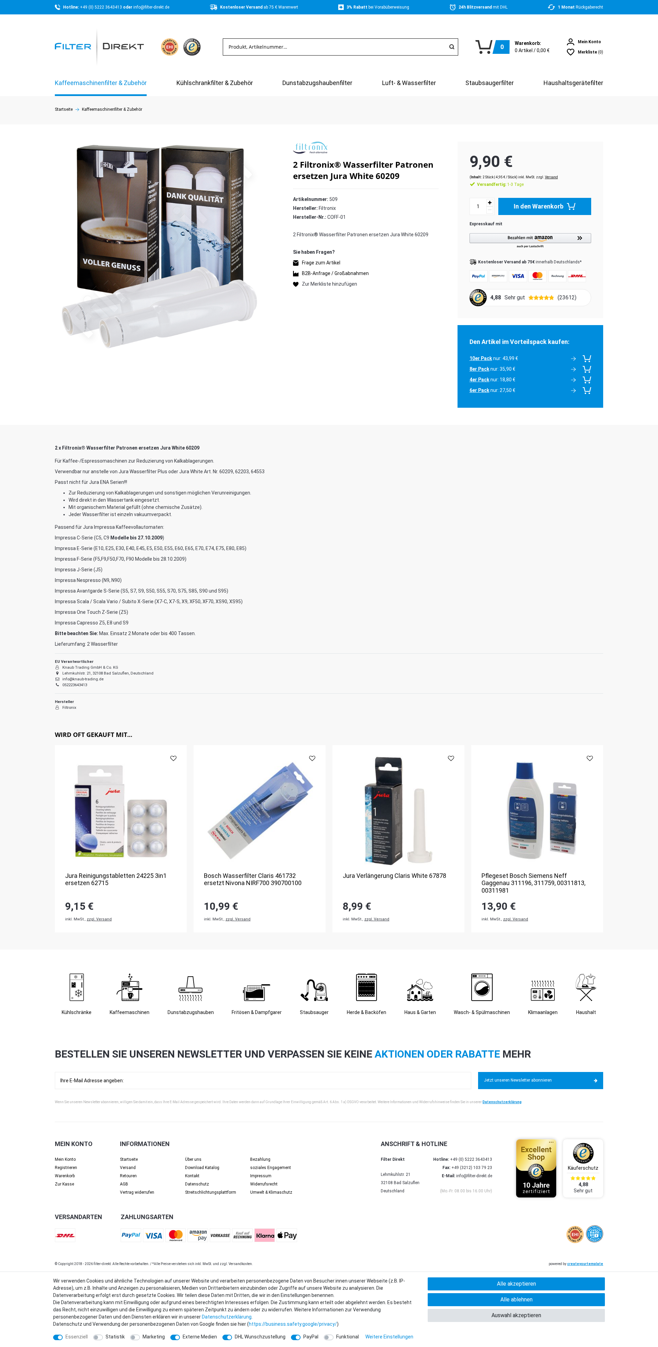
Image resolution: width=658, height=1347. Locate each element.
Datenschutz (197, 1184)
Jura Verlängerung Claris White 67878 (394, 875)
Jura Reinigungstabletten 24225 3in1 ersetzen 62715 (116, 879)
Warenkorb (65, 1175)
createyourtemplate (585, 1264)
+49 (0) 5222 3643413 (101, 7)
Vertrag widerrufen (137, 1192)
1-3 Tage (500, 184)
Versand (551, 177)
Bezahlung (260, 1159)
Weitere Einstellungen (389, 1336)
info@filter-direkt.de (151, 7)
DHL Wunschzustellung (260, 1336)
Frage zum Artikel (321, 263)
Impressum (260, 1175)
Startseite (64, 109)
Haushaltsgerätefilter (573, 82)
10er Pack (481, 358)
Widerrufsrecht (264, 1184)
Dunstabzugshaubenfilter (317, 82)
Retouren (128, 1175)
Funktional (347, 1336)
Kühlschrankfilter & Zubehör (214, 82)
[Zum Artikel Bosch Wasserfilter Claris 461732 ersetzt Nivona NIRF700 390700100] (259, 811)
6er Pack (479, 390)
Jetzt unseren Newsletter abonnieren (518, 1080)
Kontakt (192, 1175)
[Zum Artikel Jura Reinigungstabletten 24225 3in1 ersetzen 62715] (120, 811)
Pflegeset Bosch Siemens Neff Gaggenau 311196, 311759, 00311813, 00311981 (533, 883)
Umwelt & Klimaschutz (271, 1192)
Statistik (115, 1336)
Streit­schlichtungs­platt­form (210, 1192)
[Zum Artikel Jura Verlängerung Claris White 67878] (398, 811)
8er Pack (479, 369)
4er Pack (479, 379)
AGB (124, 1184)
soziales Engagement (270, 1167)
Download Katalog (202, 1167)
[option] (121, 838)
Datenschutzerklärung (502, 1102)
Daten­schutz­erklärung (227, 1317)
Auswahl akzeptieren (516, 1315)
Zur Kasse (64, 1184)
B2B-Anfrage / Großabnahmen (335, 273)
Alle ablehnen (516, 1299)
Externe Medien (200, 1336)
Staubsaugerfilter (489, 82)
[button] (530, 241)
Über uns (193, 1159)
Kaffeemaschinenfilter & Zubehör (101, 82)
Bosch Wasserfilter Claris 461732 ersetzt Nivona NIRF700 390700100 (253, 879)
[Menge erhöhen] (489, 202)
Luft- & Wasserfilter (409, 82)
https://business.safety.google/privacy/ (293, 1324)
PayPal (310, 1336)
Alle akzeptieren (516, 1283)
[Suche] (452, 47)
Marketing (154, 1336)
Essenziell (76, 1336)
